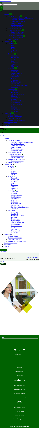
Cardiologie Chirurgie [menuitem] (17, 94)
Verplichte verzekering (19, 389)
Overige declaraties (19, 411)
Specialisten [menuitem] (11, 89)
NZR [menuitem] (12, 47)
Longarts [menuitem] (14, 108)
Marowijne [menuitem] (14, 66)
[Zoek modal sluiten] (1, 3)
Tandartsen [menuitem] (14, 87)
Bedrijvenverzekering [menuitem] (17, 34)
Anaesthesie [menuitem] (15, 90)
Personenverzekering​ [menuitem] (17, 32)
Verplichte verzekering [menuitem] (14, 28)
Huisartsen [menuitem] (11, 54)
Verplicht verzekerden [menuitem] (17, 19)
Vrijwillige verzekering (19, 393)
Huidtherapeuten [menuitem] (16, 75)
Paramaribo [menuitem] (14, 56)
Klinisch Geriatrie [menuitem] (16, 104)
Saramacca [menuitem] (14, 62)
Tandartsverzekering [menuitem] (17, 37)
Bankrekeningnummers (19, 419)
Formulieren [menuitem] (7, 113)
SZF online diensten (19, 385)
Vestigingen (19, 367)
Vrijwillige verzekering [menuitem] (14, 30)
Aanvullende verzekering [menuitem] (15, 36)
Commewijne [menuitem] (15, 57)
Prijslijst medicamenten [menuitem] (14, 39)
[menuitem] (10, 14)
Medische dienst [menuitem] (16, 23)
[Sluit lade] (1, 10)
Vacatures (19, 364)
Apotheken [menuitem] (11, 43)
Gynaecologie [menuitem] (15, 99)
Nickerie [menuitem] (13, 59)
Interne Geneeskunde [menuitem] (17, 101)
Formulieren (34, 258)
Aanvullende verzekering (19, 397)
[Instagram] (3, 129)
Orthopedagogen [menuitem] (16, 82)
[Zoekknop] (1, 8)
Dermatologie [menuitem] (15, 97)
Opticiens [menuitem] (14, 78)
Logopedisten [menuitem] (15, 76)
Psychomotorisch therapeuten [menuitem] (20, 85)
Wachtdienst (19, 375)
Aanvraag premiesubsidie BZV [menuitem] (17, 120)
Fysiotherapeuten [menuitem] (16, 73)
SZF (28, 258)
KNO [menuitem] (13, 106)
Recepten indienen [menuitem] (16, 26)
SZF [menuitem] (12, 45)
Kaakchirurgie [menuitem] (15, 102)
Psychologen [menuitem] (15, 83)
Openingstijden (19, 371)
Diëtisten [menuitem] (14, 71)
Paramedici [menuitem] (11, 68)
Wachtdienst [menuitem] (7, 123)
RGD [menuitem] (13, 52)
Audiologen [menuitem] (14, 70)
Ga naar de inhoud (5, 1)
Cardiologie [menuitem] (14, 92)
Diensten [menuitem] (6, 14)
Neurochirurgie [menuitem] (15, 109)
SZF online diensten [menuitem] (14, 16)
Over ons (19, 360)
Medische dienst (19, 415)
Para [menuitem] (12, 61)
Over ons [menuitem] (6, 125)
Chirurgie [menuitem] (14, 96)
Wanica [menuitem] (13, 64)
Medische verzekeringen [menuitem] (15, 116)
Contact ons (3, 251)
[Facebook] (1, 129)
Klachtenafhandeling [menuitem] (14, 118)
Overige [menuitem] (13, 48)
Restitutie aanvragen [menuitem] (17, 25)
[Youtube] (24, 350)
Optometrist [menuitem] (14, 80)
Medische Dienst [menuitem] (13, 115)
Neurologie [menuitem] (14, 111)
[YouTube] (5, 129)
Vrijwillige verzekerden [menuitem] (18, 21)
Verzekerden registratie (19, 407)
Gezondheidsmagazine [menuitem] (10, 122)
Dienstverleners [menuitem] (8, 41)
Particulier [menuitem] (14, 50)
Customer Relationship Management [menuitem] (22, 18)
